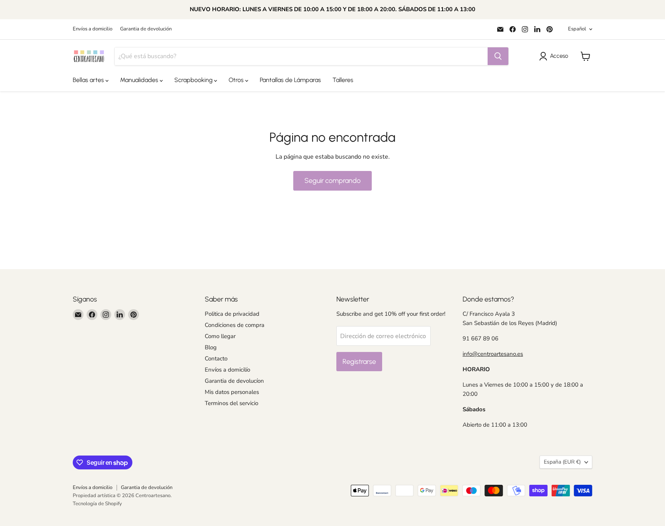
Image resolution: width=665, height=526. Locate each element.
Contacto (216, 358)
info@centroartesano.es (493, 354)
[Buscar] (498, 56)
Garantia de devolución (146, 29)
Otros (237, 80)
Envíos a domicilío (227, 370)
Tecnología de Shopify (97, 503)
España (562, 462)
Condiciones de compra (234, 325)
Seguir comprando (332, 180)
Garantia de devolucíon (234, 381)
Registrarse (359, 361)
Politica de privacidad (232, 314)
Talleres (342, 80)
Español (577, 28)
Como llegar (220, 336)
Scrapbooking (194, 80)
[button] (555, 56)
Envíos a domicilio (92, 29)
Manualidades (140, 80)
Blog (211, 347)
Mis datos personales (232, 392)
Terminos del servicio (231, 403)
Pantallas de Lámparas (290, 80)
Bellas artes (89, 80)
